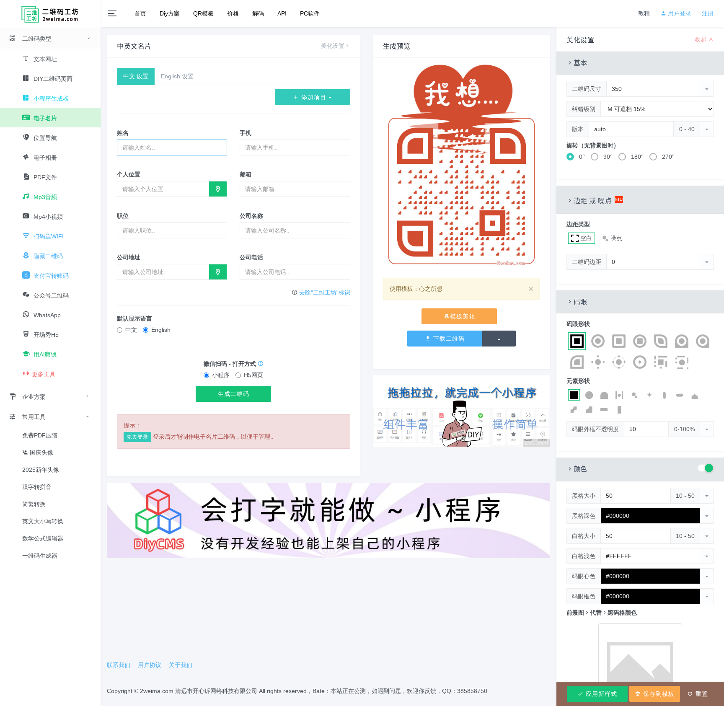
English (161, 329)
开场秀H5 (45, 334)
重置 (700, 693)
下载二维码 (448, 338)
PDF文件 (44, 177)
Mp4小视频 (47, 216)
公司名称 (251, 215)
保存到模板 (658, 693)
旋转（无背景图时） (592, 145)
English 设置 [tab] (177, 76)
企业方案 (34, 396)
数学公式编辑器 (42, 538)
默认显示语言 (134, 318)
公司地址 (128, 257)
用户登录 (678, 13)
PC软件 (310, 13)
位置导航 (44, 137)
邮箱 (245, 174)
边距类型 (578, 224)
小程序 (221, 375)
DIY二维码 (536, 443)
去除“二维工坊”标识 (324, 292)
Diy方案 (170, 13)
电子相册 (44, 157)
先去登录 (137, 437)
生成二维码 (233, 393)
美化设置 (332, 46)
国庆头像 (40, 452)
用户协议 (149, 665)
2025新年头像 (40, 469)
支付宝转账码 (50, 275)
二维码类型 (37, 38)
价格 (233, 13)
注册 (708, 13)
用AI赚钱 (44, 354)
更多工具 (43, 374)
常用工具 (34, 417)
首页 (140, 13)
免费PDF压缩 (39, 435)
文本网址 (44, 59)
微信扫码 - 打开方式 (231, 363)
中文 (131, 329)
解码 (258, 13)
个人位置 (128, 174)
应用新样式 (600, 693)
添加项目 (313, 97)
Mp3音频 (44, 197)
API (282, 13)
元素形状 (578, 381)
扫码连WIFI (48, 236)
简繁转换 (34, 504)
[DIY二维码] (461, 410)
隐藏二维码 (47, 256)
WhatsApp (46, 315)
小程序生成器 (50, 98)
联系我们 (118, 665)
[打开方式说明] (261, 363)
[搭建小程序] (328, 520)
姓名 (123, 132)
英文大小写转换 (42, 521)
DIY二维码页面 (52, 78)
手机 (245, 132)
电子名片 (44, 118)
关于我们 (180, 665)
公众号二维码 (50, 295)
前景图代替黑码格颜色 (601, 612)
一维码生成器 (39, 555)
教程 (644, 13)
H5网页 (253, 375)
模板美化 (462, 316)
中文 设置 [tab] (135, 76)
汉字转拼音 (37, 487)
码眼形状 (578, 324)
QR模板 (203, 13)
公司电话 (251, 257)
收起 (701, 39)
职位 (123, 215)
